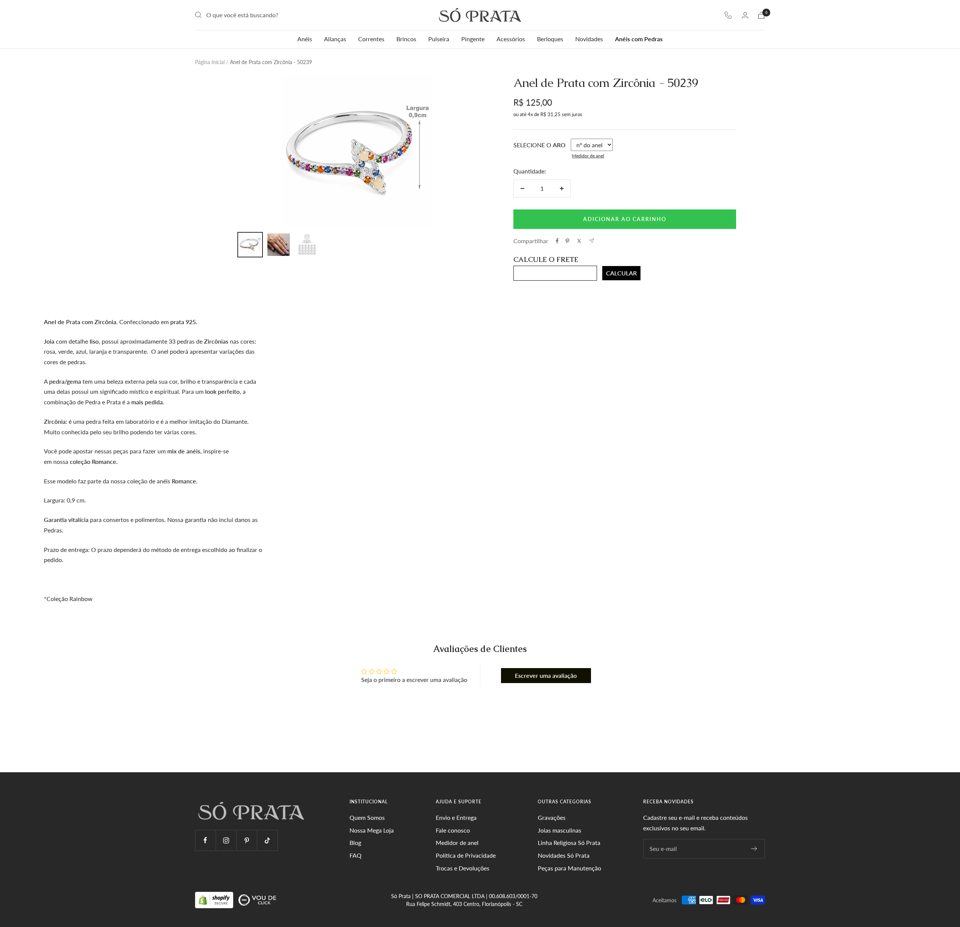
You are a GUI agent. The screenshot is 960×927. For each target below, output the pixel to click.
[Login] (745, 15)
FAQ (356, 855)
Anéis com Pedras (639, 38)
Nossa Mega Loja (372, 830)
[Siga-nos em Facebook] (205, 840)
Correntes (371, 38)
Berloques (550, 38)
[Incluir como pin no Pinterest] (567, 241)
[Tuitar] (579, 241)
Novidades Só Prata (564, 855)
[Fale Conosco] (728, 14)
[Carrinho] (761, 15)
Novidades (589, 38)
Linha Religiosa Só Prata (569, 842)
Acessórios (510, 38)
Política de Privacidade (466, 855)
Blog (355, 842)
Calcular (621, 273)
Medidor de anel (588, 155)
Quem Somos (367, 817)
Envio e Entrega (456, 817)
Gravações (552, 817)
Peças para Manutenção (569, 868)
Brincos (406, 38)
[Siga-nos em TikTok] (267, 840)
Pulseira (438, 38)
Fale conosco (453, 830)
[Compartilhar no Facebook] (557, 241)
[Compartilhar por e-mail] (591, 240)
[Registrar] (754, 848)
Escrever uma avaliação (546, 675)
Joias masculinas (559, 830)
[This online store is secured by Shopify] (215, 899)
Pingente (472, 38)
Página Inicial (210, 62)
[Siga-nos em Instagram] (226, 840)
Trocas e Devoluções (462, 868)
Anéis (304, 38)
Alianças (335, 38)
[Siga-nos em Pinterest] (246, 840)
